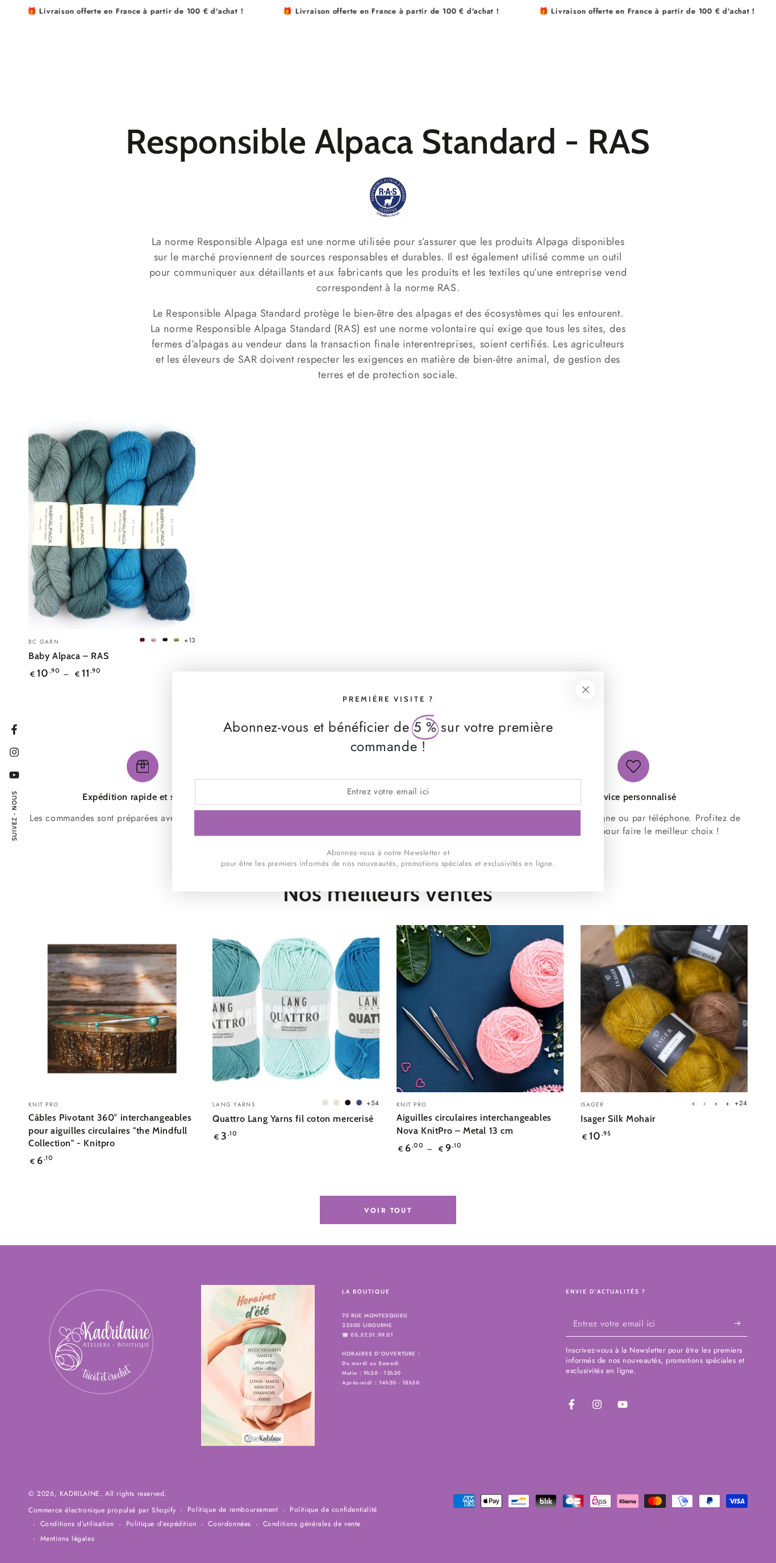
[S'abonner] (741, 1323)
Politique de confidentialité (333, 1510)
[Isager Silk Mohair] (664, 1008)
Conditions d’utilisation (77, 1524)
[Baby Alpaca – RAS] (111, 524)
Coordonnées (229, 1524)
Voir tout (388, 1210)
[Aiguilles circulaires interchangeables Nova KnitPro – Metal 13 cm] (480, 1008)
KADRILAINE (80, 1494)
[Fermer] (585, 689)
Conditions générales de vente (312, 1524)
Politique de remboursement (232, 1510)
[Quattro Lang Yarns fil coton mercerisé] (295, 1008)
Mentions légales (67, 1539)
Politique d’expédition (161, 1524)
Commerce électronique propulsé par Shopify (102, 1510)
